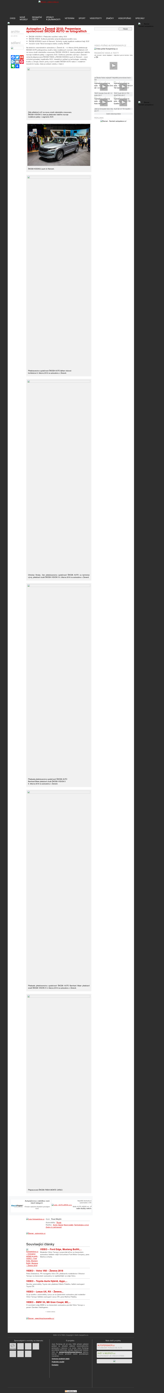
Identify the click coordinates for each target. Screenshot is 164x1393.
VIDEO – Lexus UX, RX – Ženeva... (44, 1291)
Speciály (140, 18)
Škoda (59, 1222)
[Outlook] (13, 62)
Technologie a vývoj (81, 1225)
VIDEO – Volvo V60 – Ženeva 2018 (44, 1270)
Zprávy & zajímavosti (54, 1227)
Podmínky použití (58, 1362)
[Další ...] (17, 66)
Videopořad (124, 18)
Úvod (12, 18)
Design (60, 1225)
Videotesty (96, 18)
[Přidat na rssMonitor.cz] (71, 1391)
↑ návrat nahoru (50, 1312)
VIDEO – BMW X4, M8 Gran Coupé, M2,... (48, 1302)
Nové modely (69, 1225)
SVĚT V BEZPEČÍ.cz (106, 1353)
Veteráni (69, 18)
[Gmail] (22, 57)
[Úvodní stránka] (35, 1219)
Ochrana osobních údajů (60, 1358)
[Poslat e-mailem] (17, 62)
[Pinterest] (22, 62)
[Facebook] (13, 57)
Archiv (55, 1225)
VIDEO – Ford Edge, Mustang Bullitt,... (61, 1249)
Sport (82, 18)
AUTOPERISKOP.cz (106, 1345)
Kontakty (55, 1365)
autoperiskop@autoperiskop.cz (70, 1352)
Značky (110, 18)
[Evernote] (13, 66)
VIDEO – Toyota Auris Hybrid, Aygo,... (46, 1281)
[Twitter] (17, 57)
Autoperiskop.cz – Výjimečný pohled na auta (20, 7)
